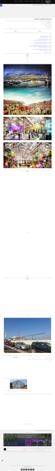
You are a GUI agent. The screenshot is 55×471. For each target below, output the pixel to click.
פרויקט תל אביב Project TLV (48, 2)
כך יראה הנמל (46, 52)
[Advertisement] (27, 12)
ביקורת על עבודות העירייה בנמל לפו (43, 47)
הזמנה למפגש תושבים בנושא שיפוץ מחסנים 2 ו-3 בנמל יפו (40, 49)
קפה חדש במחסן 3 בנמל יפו (44, 36)
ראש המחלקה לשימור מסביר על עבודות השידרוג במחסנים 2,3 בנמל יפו (39, 46)
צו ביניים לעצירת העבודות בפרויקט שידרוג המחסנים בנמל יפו (40, 45)
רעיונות (16, 1)
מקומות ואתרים (21, 1)
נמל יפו (43, 4)
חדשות (42, 1)
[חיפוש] (4, 2)
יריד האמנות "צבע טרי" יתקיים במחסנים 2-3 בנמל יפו (41, 40)
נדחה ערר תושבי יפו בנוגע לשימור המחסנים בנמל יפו (41, 43)
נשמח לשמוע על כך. (25, 466)
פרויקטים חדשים (37, 1)
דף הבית (50, 4)
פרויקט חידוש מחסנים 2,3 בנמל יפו (43, 39)
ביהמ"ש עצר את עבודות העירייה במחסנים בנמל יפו (41, 42)
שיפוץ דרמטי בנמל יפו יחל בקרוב (43, 50)
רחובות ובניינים (27, 1)
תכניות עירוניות (31, 1)
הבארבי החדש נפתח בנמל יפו (44, 37)
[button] (1, 5)
